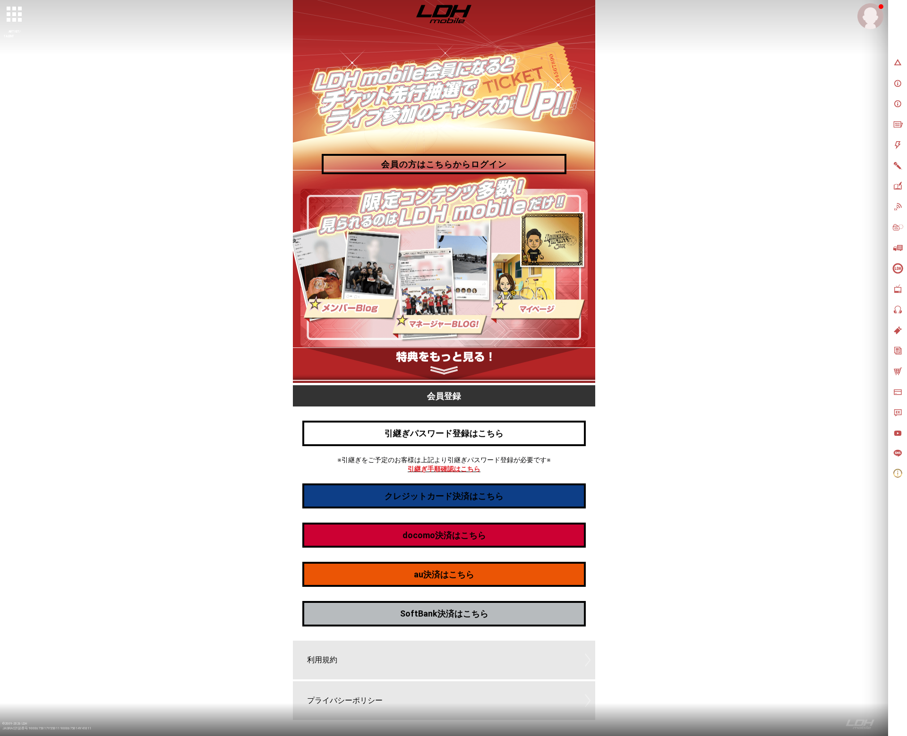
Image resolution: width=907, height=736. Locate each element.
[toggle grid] (14, 14)
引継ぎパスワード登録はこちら (444, 433)
